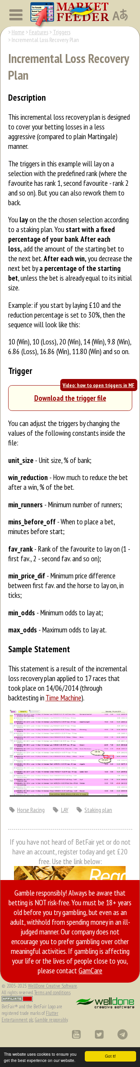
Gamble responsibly (51, 1019)
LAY (64, 810)
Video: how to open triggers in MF (99, 385)
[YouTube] (76, 1034)
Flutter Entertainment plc (30, 1016)
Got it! (110, 1056)
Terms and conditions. (52, 992)
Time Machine (63, 697)
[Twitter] (99, 1034)
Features (38, 32)
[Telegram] (122, 1034)
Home (18, 32)
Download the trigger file (70, 398)
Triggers (61, 32)
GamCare (90, 970)
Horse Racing (31, 810)
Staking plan (98, 810)
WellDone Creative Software (52, 986)
